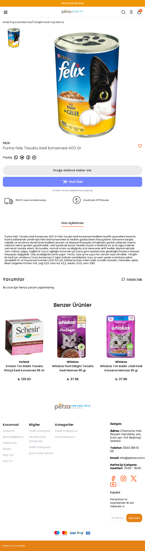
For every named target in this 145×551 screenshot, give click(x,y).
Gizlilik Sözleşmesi (39, 447)
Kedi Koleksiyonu (65, 437)
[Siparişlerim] (131, 12)
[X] (134, 479)
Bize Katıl (134, 518)
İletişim (7, 449)
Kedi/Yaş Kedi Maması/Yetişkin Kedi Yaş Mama (33, 22)
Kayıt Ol (7, 461)
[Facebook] (113, 479)
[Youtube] (113, 485)
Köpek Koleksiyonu (66, 431)
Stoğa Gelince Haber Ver (72, 170)
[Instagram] (123, 479)
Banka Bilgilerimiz (13, 437)
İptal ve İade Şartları (41, 453)
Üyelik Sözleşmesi (39, 431)
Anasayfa (8, 431)
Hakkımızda (10, 443)
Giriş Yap (8, 455)
